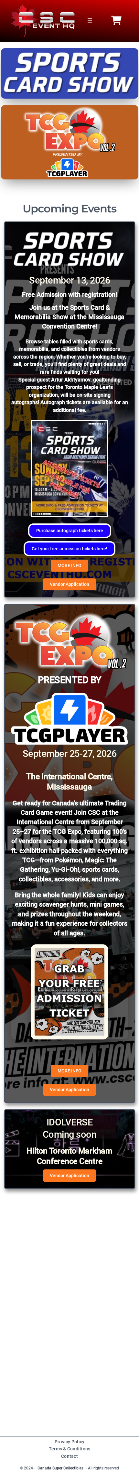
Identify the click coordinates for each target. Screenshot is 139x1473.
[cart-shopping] (116, 20)
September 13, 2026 (69, 280)
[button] (69, 530)
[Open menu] (90, 21)
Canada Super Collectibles (60, 1468)
